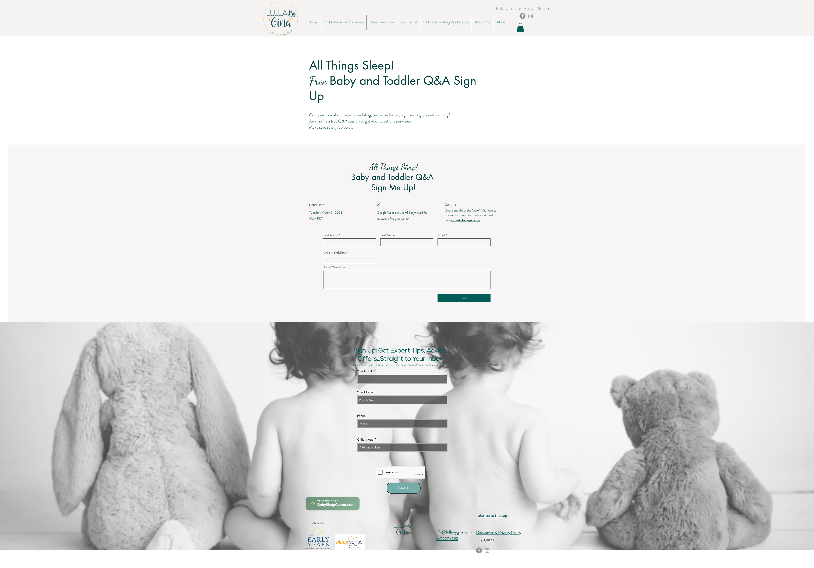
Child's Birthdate (334, 252)
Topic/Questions (334, 267)
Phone (361, 415)
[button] (520, 27)
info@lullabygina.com (465, 219)
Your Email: (365, 371)
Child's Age (365, 439)
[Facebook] (522, 16)
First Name (330, 235)
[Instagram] (531, 16)
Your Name (365, 392)
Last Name (388, 235)
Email (441, 235)
